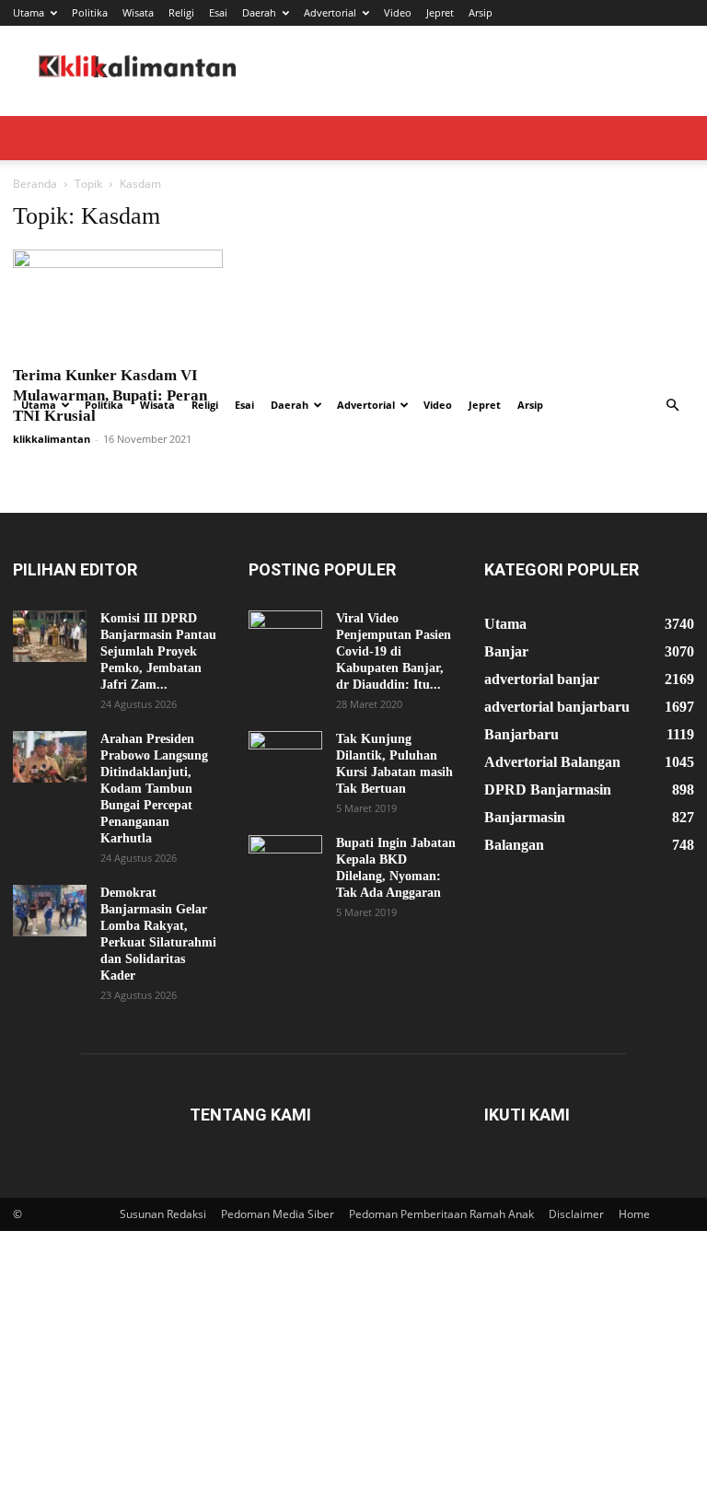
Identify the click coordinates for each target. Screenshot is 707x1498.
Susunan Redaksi (163, 1214)
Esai (218, 12)
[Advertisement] (353, 245)
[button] (672, 405)
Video (397, 12)
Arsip (481, 12)
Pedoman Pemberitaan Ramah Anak (441, 1214)
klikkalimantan (51, 439)
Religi (181, 12)
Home (634, 1214)
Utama (28, 12)
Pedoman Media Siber (277, 1214)
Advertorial (330, 12)
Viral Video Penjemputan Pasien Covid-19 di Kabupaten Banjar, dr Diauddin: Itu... (393, 651)
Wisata (138, 12)
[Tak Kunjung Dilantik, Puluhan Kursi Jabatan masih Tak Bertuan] (285, 757)
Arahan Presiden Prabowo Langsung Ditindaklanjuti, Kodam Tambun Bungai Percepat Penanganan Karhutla (154, 788)
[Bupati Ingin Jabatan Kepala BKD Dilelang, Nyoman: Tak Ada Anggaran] (285, 861)
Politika (90, 12)
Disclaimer (576, 1214)
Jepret (440, 12)
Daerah (259, 12)
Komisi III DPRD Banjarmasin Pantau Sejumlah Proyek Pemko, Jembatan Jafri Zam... (158, 651)
